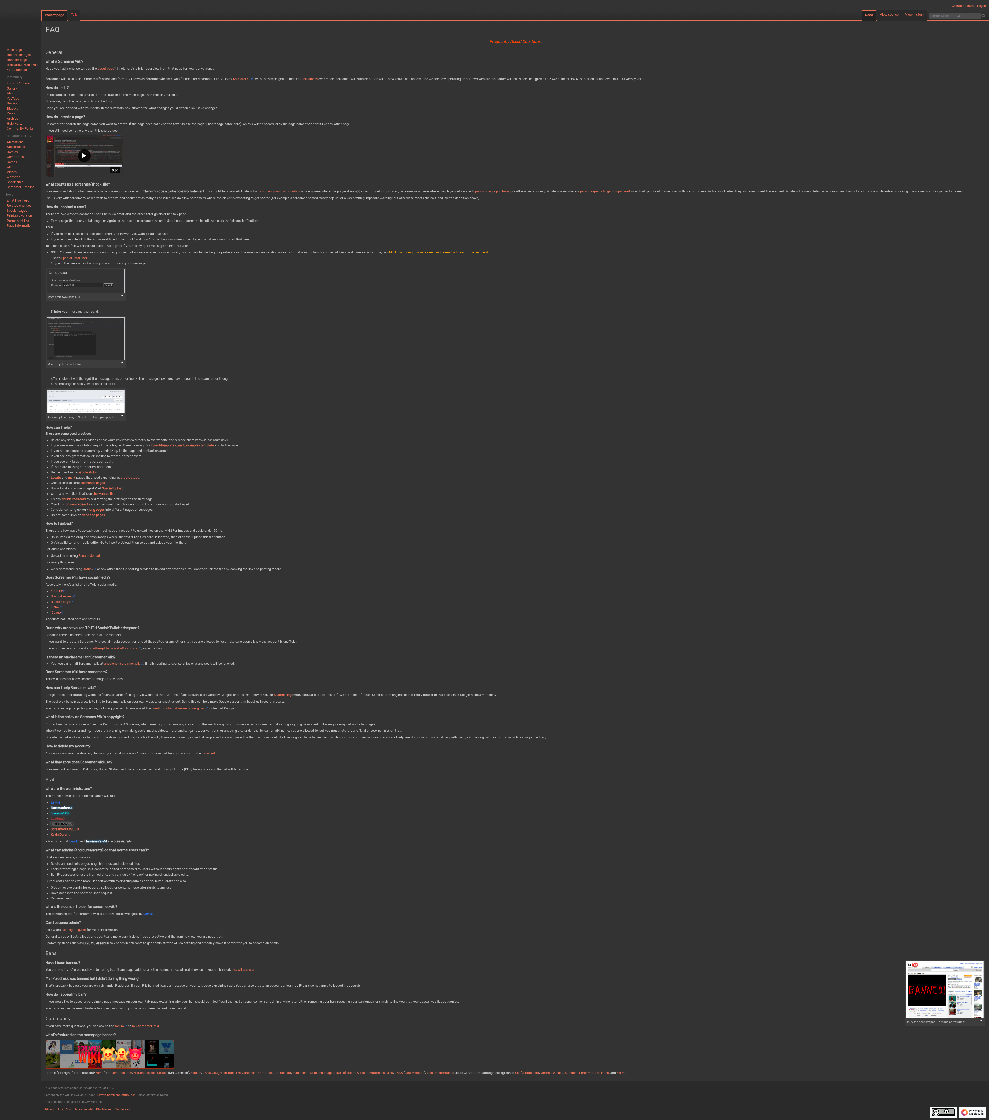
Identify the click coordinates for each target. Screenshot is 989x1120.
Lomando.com (121, 1073)
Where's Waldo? (552, 1073)
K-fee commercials (371, 1073)
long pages (97, 510)
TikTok (55, 607)
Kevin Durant (60, 834)
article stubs (87, 472)
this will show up (243, 970)
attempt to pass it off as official (115, 648)
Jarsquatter (282, 1073)
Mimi (99, 1073)
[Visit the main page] (20, 20)
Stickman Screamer (579, 1073)
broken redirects (78, 504)
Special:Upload (112, 488)
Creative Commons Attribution (116, 1095)
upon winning (483, 191)
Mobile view (123, 1109)
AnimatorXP (242, 79)
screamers (310, 79)
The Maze (602, 1073)
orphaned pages (93, 483)
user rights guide (74, 930)
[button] (84, 156)
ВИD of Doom (345, 1073)
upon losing (502, 191)
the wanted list (104, 494)
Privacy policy (53, 1109)
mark (71, 477)
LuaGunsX (58, 819)
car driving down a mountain (279, 191)
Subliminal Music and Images (313, 1073)
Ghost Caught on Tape (219, 1073)
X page (56, 612)
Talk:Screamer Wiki (145, 1026)
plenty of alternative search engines (178, 708)
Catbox (88, 569)
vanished (208, 753)
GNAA (399, 1073)
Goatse (162, 1073)
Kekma (621, 1073)
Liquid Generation (440, 1073)
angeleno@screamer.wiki (122, 663)
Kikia (389, 1073)
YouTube (57, 591)
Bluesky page (60, 602)
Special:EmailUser (74, 258)
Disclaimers (104, 1109)
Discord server (61, 596)
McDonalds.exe (145, 1073)
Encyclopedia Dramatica (254, 1073)
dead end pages (93, 515)
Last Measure (414, 1073)
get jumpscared (618, 191)
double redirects (74, 499)
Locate (56, 477)
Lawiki (74, 841)
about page (106, 68)
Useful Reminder (527, 1073)
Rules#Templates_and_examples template (182, 445)
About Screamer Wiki (79, 1109)
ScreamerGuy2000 (65, 829)
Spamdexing (283, 695)
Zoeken (196, 1073)
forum (119, 1026)
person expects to (593, 191)
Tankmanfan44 (96, 841)
